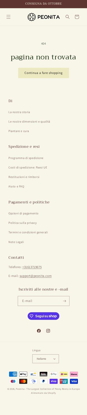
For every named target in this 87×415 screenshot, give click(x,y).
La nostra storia (19, 112)
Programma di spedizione (26, 158)
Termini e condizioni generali (28, 232)
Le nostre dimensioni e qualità (29, 121)
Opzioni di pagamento (23, 213)
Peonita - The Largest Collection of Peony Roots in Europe (48, 388)
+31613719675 (32, 267)
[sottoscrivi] (64, 301)
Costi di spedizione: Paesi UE (27, 167)
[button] (8, 16)
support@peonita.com (36, 276)
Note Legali (16, 242)
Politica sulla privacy (22, 223)
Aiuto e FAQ (16, 186)
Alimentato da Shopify (43, 392)
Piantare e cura (18, 131)
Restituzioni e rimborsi (23, 177)
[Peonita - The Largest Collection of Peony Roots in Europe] (43, 17)
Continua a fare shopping (43, 73)
